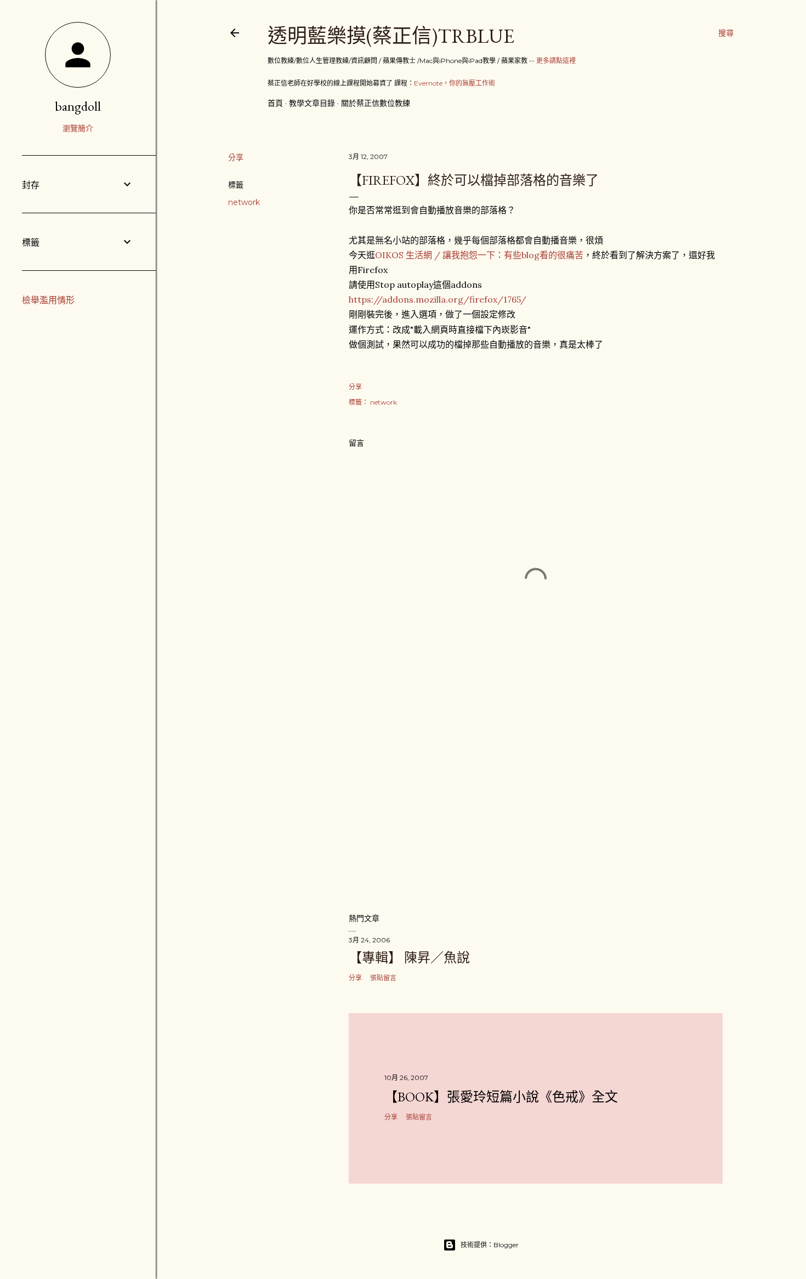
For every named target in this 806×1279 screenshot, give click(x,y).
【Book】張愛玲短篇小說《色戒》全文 (501, 1096)
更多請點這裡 (556, 60)
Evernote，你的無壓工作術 (454, 83)
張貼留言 (383, 978)
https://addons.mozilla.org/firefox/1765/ (437, 299)
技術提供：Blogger (490, 1245)
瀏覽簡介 (78, 128)
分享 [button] (235, 157)
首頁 (275, 103)
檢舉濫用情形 (48, 300)
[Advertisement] (536, 808)
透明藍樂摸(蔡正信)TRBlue (391, 36)
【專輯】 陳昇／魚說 (409, 957)
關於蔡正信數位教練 (375, 103)
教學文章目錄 (312, 103)
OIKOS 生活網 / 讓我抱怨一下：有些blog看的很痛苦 (479, 254)
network (244, 202)
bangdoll (78, 106)
